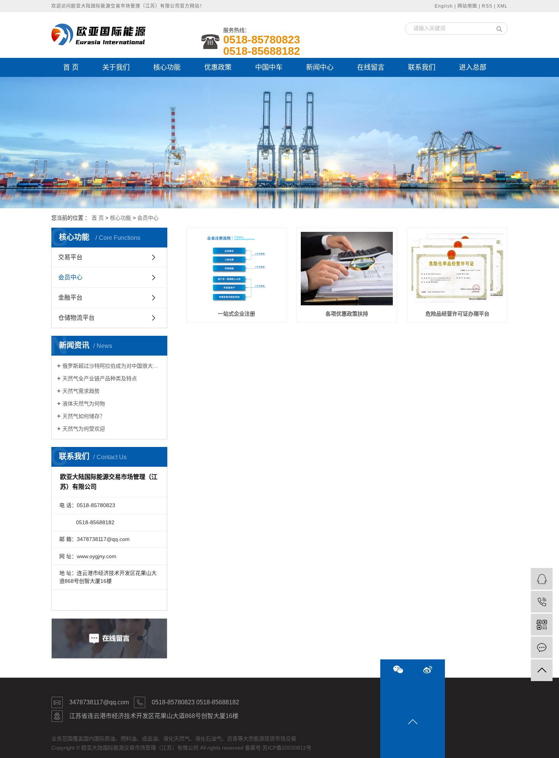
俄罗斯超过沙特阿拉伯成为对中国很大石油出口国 (112, 366)
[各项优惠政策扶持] (347, 269)
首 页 (71, 67)
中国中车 (269, 67)
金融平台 (70, 297)
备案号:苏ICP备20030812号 (278, 748)
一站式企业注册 (236, 314)
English (444, 6)
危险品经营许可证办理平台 (457, 314)
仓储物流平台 (76, 317)
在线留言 (370, 67)
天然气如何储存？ (83, 416)
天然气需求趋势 (81, 391)
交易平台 (70, 257)
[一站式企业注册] (237, 269)
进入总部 (472, 67)
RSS (487, 6)
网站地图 (467, 6)
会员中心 (148, 218)
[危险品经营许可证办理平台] (457, 269)
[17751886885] (542, 602)
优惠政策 (218, 67)
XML (502, 6)
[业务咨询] (542, 579)
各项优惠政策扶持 (347, 314)
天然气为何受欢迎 (83, 429)
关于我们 (116, 67)
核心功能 (167, 67)
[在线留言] (542, 647)
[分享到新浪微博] (427, 670)
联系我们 (421, 67)
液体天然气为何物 (83, 404)
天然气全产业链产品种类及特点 (99, 378)
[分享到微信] (398, 669)
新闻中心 (319, 67)
